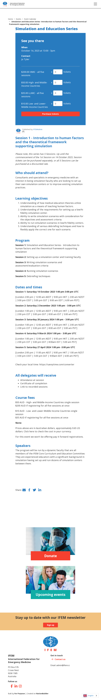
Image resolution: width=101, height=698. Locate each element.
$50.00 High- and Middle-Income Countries (34, 84)
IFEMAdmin (37, 129)
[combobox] (90, 695)
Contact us (60, 659)
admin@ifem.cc (63, 665)
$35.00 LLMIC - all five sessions (32, 95)
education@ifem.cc (31, 62)
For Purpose (19, 693)
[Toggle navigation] (95, 4)
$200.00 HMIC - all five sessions (32, 73)
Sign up (50, 625)
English (90, 695)
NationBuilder (42, 693)
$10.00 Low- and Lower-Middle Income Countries (34, 105)
